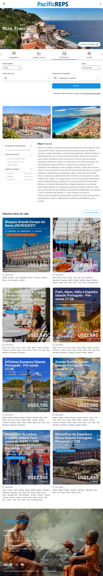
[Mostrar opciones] (19, 68)
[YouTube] (22, 564)
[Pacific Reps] (16, 521)
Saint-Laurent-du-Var (15, 162)
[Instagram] (16, 564)
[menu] (100, 4)
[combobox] (10, 68)
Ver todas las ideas (91, 213)
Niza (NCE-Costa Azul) (16, 159)
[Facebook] (11, 564)
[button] (1, 54)
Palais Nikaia (12, 165)
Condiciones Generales (91, 93)
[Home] (5, 564)
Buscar (76, 86)
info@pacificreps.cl (15, 545)
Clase (84, 64)
